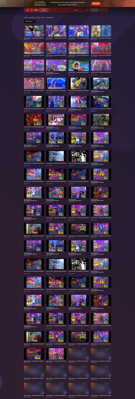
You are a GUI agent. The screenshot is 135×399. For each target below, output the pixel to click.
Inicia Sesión (94, 10)
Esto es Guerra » (41, 17)
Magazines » (32, 17)
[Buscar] (87, 10)
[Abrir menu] (27, 10)
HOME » (26, 17)
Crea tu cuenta (104, 10)
